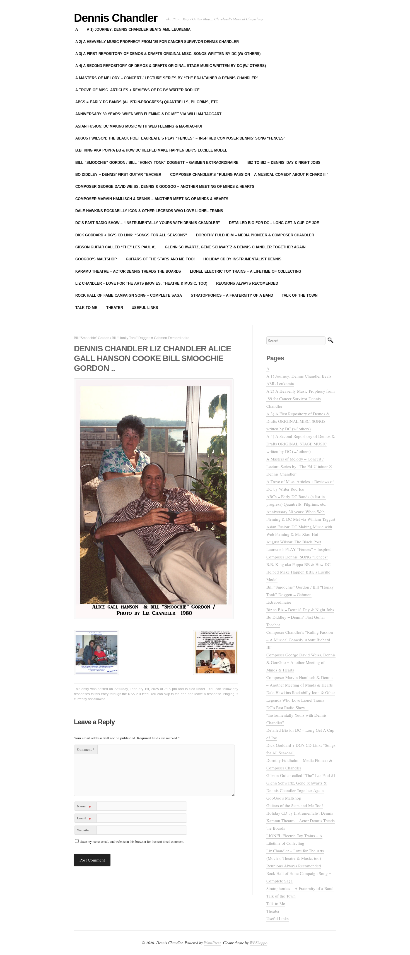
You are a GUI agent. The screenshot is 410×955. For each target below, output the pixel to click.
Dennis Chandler (116, 18)
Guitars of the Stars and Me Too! (160, 259)
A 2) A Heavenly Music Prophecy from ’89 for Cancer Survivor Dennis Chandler (157, 42)
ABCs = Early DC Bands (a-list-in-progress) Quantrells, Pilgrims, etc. (147, 102)
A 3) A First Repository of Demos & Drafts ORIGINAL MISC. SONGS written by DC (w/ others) (168, 54)
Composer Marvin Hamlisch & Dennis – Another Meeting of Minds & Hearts (151, 199)
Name (84, 806)
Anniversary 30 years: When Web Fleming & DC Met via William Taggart (148, 114)
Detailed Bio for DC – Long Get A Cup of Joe (274, 223)
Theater (114, 308)
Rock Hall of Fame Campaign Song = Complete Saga (128, 295)
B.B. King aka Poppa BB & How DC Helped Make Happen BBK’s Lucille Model (151, 150)
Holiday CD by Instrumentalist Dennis (242, 259)
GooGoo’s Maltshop (96, 259)
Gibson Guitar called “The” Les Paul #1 (115, 247)
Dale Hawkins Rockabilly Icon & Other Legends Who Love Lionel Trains (149, 211)
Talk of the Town (299, 295)
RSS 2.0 (134, 694)
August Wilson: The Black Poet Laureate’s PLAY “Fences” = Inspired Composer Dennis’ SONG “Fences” (180, 138)
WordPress (212, 942)
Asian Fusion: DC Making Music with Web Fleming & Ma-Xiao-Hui (138, 126)
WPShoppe (258, 942)
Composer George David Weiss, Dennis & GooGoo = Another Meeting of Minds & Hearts (164, 186)
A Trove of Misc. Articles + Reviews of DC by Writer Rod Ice (137, 90)
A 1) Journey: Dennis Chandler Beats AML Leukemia (138, 29)
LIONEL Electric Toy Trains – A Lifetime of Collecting (245, 271)
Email (84, 818)
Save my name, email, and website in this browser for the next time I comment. (132, 841)
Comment (86, 749)
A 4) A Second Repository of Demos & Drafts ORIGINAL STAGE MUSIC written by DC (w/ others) (170, 66)
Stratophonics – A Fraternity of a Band (232, 295)
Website (83, 829)
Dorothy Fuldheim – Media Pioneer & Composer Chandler (255, 235)
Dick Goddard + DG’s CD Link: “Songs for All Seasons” (131, 235)
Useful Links (145, 308)
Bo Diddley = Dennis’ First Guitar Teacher (118, 174)
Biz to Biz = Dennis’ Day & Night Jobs (283, 162)
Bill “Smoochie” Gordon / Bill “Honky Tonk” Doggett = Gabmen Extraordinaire (156, 162)
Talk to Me (86, 308)
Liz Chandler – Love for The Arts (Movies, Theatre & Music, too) (141, 283)
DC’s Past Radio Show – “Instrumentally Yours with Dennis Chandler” (147, 223)
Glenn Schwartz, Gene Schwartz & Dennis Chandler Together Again (235, 247)
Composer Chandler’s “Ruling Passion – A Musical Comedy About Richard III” (249, 174)
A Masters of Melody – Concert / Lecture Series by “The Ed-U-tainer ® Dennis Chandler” (167, 78)
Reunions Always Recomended (247, 283)
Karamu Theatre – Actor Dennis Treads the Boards (128, 271)
